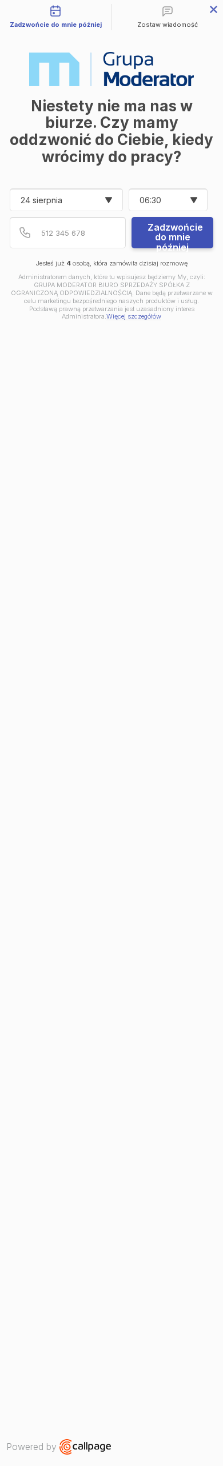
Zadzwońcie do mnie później (175, 234)
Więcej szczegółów (133, 316)
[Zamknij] (213, 9)
